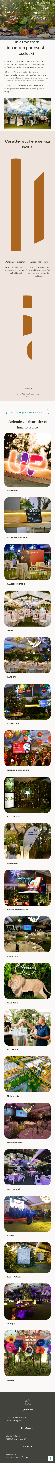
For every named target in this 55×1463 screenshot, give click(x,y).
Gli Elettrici (12, 956)
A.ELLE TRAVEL (13, 816)
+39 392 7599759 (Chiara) (17, 1457)
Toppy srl (11, 1323)
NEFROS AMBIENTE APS (17, 910)
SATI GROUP (12, 1049)
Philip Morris (13, 1096)
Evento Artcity (14, 1277)
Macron (10, 1380)
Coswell (10, 1235)
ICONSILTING (13, 723)
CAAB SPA (11, 677)
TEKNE (10, 630)
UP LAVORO (12, 491)
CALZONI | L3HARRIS (16, 584)
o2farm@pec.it (16, 1420)
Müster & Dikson (15, 1142)
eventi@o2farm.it (13, 1454)
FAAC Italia (12, 1003)
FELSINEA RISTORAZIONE (18, 770)
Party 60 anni (13, 1189)
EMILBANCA (12, 863)
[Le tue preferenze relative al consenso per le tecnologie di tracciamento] (50, 1458)
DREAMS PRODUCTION (17, 537)
